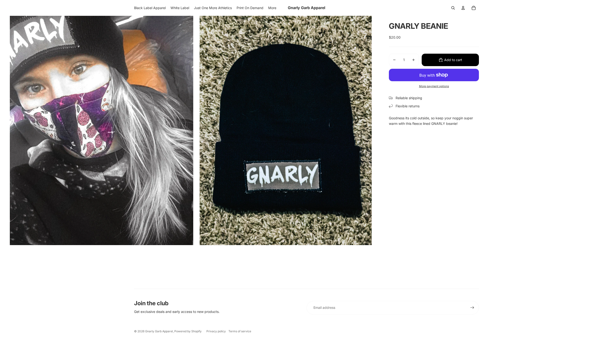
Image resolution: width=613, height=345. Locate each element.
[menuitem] (150, 8)
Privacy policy (216, 331)
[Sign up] (472, 307)
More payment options (434, 86)
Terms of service (239, 331)
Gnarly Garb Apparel (159, 331)
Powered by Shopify (188, 331)
